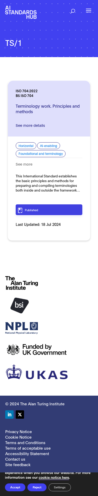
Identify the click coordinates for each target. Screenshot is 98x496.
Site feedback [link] (18, 464)
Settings (60, 487)
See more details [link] (30, 125)
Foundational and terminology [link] (41, 153)
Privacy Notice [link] (18, 431)
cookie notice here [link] (54, 477)
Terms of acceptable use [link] (28, 447)
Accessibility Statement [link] (27, 453)
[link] (21, 12)
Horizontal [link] (26, 146)
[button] (73, 9)
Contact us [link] (15, 458)
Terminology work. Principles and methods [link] (48, 108)
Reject (37, 487)
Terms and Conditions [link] (25, 442)
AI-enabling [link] (48, 146)
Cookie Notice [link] (18, 436)
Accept (15, 487)
